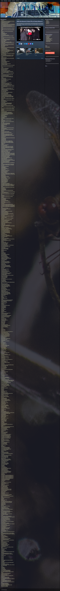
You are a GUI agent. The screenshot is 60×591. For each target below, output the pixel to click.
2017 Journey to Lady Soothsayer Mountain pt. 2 (7, 477)
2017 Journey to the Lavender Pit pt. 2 (6, 436)
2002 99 (2, 515)
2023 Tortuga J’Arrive (4, 62)
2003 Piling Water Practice (4, 179)
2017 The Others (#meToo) (4, 324)
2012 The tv (2, 556)
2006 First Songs (3, 372)
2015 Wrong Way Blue (4, 548)
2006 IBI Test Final (3, 409)
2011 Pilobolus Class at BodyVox (5, 183)
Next (42, 19)
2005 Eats (2, 251)
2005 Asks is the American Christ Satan (6, 150)
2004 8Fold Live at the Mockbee (5, 170)
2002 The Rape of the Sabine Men (5, 385)
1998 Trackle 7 (3, 46)
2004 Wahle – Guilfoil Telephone (5, 152)
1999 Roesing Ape (3, 351)
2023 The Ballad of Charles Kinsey (5, 70)
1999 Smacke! (2, 387)
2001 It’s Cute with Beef (4, 464)
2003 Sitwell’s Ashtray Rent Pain (5, 316)
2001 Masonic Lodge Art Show (5, 379)
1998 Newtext (3, 484)
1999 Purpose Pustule (4, 250)
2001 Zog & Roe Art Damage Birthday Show (6, 92)
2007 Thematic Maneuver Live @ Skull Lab (6, 501)
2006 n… (2, 566)
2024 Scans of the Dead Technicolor (6, 63)
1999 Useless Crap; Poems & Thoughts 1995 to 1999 (7, 380)
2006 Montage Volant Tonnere (5, 508)
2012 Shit (2, 341)
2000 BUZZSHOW (3, 167)
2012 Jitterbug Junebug (4, 467)
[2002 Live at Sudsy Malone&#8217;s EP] (21, 50)
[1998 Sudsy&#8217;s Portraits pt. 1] (39, 50)
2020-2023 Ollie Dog (3, 91)
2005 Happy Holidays (4, 386)
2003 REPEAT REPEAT (4, 274)
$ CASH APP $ (47, 47)
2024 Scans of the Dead (4, 64)
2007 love (2, 558)
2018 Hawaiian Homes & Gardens (5, 273)
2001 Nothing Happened (4, 326)
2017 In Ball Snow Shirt (4, 383)
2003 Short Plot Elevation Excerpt (5, 246)
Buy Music (13, 0)
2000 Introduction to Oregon (5, 176)
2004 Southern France (4, 302)
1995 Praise (2, 389)
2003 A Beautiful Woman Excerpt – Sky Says (6, 184)
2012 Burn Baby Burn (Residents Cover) (6, 553)
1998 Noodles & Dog (3, 406)
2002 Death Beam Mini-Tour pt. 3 (5, 335)
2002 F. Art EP (3, 260)
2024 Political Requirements (5, 68)
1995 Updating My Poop (4, 407)
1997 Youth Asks (3, 404)
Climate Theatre (48, 36)
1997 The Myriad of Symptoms (5, 439)
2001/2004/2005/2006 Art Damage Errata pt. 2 (7, 331)
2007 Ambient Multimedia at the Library (6, 494)
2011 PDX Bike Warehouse (4, 545)
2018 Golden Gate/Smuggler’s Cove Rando (6, 219)
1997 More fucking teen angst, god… (5, 438)
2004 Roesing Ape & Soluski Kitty (5, 271)
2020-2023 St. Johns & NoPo (4, 90)
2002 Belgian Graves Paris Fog (5, 257)
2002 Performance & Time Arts (5, 261)
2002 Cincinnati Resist (4, 145)
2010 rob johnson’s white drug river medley (7, 560)
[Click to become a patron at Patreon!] (50, 54)
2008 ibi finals (3, 329)
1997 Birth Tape (3, 322)
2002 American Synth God (4, 365)
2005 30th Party (3, 102)
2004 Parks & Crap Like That (4, 229)
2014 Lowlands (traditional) (5, 539)
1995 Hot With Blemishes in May (5, 399)
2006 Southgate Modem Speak (5, 166)
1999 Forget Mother (3, 311)
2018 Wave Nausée (3, 177)
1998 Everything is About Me (5, 485)
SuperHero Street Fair (49, 38)
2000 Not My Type (3, 368)
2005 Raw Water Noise (4, 124)
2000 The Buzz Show (3, 343)
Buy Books (9, 0)
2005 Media (2, 297)
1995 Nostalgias (3, 115)
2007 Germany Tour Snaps (4, 514)
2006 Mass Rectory (3, 139)
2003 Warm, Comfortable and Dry (5, 334)
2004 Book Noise (3, 210)
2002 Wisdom (3, 465)
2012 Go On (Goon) (3, 569)
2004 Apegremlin (3, 522)
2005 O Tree (2, 481)
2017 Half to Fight (3, 361)
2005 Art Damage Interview (4, 470)
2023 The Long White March (4, 72)
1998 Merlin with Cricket (4, 392)
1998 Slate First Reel (3, 104)
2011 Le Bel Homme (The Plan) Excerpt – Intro (7, 74)
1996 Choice (2, 388)
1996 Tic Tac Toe (3, 321)
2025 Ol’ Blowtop (3, 34)
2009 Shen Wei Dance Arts (4, 487)
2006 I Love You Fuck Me (4, 339)
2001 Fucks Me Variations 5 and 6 (5, 230)
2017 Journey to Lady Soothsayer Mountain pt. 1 (7, 478)
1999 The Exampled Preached (5, 483)
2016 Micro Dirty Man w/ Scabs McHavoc (6, 300)
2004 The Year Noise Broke (4, 200)
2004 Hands (2, 237)
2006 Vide (2, 559)
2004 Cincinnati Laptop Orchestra (5, 338)
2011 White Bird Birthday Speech (5, 447)
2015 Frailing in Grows (4, 277)
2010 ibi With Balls (3, 318)
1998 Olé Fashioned (3, 416)
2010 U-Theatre (3, 493)
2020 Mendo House (3, 136)
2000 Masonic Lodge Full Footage (5, 292)
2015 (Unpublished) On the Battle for (6, 580)
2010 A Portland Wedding (4, 395)
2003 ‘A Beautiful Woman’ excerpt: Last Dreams (7, 521)
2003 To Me (2, 308)
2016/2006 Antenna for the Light (5, 497)
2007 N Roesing (3, 233)
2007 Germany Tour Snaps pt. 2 (5, 377)
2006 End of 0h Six (3, 140)
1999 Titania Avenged (4, 234)
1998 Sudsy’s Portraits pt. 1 (4, 294)
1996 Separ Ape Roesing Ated (4, 80)
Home (2, 0)
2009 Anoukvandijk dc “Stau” (5, 238)
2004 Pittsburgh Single (4, 244)
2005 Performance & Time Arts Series (6, 468)
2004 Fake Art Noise (3, 420)
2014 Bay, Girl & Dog (3, 421)
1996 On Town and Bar (4, 419)
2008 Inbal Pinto (3, 546)
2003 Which (2, 133)
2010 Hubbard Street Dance (4, 460)
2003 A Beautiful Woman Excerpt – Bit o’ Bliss (7, 146)
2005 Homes (2, 304)
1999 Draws (2, 125)
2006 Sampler (3, 375)
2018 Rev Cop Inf (3, 224)
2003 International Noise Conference (6, 315)
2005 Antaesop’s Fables (4, 298)
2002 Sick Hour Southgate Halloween (6, 94)
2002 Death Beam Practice (4, 214)
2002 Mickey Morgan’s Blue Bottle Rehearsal (7, 71)
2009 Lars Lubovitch (4, 542)
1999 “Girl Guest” (3, 417)
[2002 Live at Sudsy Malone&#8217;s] (30, 50)
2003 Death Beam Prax (4, 158)
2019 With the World (4, 172)
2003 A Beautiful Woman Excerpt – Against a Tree (7, 187)
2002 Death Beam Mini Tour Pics (5, 220)
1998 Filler (2, 451)
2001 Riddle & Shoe (3, 349)
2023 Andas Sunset (3, 60)
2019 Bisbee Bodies (3, 189)
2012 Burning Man (3, 403)
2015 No (2, 299)
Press (26, 0)
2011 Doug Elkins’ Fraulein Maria (5, 525)
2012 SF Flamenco (3, 466)
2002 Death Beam (3, 169)
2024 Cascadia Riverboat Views (5, 51)
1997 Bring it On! (3, 82)
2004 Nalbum (3, 353)
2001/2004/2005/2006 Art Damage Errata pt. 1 (7, 424)
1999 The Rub (2, 446)
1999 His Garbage (3, 253)
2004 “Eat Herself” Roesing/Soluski (5, 570)
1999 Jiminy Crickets (3, 450)
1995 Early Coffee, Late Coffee (5, 396)
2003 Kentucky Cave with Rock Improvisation (7, 50)
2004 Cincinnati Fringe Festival (5, 448)
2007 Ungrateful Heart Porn (5, 405)
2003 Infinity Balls (3, 306)
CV (20, 0)
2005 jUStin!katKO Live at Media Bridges (6, 112)
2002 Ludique (3, 422)
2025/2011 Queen (3, 41)
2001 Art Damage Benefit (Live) (5, 352)
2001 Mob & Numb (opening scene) (5, 527)
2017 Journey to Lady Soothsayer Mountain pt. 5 (7, 475)
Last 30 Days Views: (48, 60)
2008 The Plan (3, 529)
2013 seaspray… (3, 563)
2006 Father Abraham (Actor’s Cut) (5, 202)
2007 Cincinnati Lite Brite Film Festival (6, 516)
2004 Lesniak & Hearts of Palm (5, 131)
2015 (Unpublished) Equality (5, 583)
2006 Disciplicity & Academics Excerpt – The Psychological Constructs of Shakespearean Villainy (7, 77)
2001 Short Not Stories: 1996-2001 (5, 305)
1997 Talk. (2, 431)
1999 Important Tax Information (5, 440)
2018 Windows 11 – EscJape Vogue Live (6, 228)
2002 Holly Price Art (4, 126)
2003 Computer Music (4, 344)
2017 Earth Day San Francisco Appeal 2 (6, 434)
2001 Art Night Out (3, 373)
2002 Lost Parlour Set (4, 111)
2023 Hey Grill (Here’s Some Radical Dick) (6, 84)
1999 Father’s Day (3, 458)
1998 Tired (2, 505)
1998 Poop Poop (3, 474)
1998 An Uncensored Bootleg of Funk (6, 240)
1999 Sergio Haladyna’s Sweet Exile (5, 151)
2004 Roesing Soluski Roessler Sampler (6, 132)
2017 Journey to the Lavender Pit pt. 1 (6, 437)
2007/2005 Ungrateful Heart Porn (5, 413)
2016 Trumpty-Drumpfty (4, 536)
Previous (18, 19)
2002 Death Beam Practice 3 (4, 192)
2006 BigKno (2, 203)
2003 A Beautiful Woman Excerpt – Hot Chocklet (7, 135)
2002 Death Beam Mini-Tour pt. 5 (5, 61)
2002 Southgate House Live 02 (5, 270)
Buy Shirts (17, 0)
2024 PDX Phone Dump (4, 33)
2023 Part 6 (2, 20)
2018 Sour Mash (3, 148)
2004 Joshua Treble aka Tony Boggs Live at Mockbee (8, 160)
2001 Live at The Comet (4, 314)
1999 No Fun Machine (4, 301)
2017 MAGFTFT (3, 360)
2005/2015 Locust (3, 535)
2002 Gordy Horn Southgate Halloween (6, 95)
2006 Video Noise (3, 278)
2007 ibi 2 (2, 312)
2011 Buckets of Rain (4, 281)
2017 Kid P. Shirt (3, 378)
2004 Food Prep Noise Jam (4, 256)
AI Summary (5, 0)
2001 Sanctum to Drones (4, 243)
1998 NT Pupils (3, 500)
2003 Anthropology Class (4, 332)
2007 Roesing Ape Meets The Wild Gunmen (6, 211)
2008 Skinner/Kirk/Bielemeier (5, 528)
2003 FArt (2, 241)
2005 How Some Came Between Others (6, 482)
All (46, 20)
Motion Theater (48, 41)
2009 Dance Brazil (3, 199)
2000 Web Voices (3, 287)
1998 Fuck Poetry (3, 504)
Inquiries (23, 0)
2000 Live (2, 350)
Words (47, 21)
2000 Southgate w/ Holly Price (5, 345)
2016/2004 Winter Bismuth (4, 507)
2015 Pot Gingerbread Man (4, 429)
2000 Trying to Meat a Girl (4, 457)
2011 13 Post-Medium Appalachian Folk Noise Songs (7, 412)
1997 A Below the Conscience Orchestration (7, 393)
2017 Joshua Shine (3, 433)
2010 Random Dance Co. (4, 526)
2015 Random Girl (3, 430)
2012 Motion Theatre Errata (5, 394)
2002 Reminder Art (3, 307)
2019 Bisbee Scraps (3, 78)
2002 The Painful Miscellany (5, 356)
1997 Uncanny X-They (4, 81)
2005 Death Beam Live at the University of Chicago (7, 21)
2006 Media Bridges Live (4, 272)
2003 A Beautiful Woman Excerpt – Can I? (6, 134)
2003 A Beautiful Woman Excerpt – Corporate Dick (7, 173)
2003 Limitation (3, 358)
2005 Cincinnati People (4, 101)
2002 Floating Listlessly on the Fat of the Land (7, 275)
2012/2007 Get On (3, 555)
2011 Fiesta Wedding (3, 209)
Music (47, 23)
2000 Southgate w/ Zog (4, 346)
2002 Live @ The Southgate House (5, 518)
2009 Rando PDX (3, 295)
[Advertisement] (52, 74)
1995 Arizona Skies (3, 264)
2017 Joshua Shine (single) (4, 402)
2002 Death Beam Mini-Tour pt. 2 (5, 336)
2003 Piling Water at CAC (4, 180)
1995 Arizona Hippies (4, 255)
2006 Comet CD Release (4, 490)
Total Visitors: (47, 61)
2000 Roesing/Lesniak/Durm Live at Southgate (7, 213)
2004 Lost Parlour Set (4, 116)
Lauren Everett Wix (49, 35)
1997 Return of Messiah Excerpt (5, 284)
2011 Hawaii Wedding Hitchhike (5, 362)
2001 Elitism (2, 363)
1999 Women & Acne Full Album (5, 544)
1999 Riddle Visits (3, 175)
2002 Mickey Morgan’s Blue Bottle (5, 325)
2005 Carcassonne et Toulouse (5, 156)
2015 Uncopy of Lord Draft (4, 586)
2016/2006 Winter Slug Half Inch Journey (6, 502)
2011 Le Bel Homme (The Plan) (5, 75)
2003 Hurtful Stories (4, 178)
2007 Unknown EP (3, 138)
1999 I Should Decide (3, 288)
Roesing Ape (34, 3)
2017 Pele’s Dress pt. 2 (4, 348)
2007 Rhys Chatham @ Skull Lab (5, 495)
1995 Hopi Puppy (3, 267)
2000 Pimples (3, 376)
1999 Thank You (3, 492)
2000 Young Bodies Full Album (5, 541)
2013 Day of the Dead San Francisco (5, 400)
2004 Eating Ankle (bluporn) (5, 463)
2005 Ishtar (2, 498)
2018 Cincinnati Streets (4, 236)
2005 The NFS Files (3, 280)
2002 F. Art (2, 397)
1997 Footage (2, 355)
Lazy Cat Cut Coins (48, 39)
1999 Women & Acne (3, 319)
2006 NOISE (2, 561)
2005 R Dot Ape (3, 263)
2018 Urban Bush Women (4, 283)
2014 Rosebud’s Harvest (4, 444)
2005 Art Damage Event (4, 461)
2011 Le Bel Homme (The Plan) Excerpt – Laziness (7, 55)
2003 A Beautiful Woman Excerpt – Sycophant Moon (8, 153)
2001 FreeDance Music (4, 443)
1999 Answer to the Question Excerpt (6, 258)
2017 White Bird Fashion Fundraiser (6, 382)
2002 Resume (2, 473)
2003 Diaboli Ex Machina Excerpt (5, 265)
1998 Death (2, 441)
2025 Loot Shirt (3, 43)
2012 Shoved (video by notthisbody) (5, 538)
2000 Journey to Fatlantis (4, 221)
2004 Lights (2, 165)
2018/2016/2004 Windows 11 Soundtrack (6, 222)
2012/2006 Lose (3, 568)
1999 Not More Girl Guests (4, 291)
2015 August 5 (3, 549)
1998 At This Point (3, 491)
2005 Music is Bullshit (4, 423)
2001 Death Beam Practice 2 (4, 212)
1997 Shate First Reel (4, 57)
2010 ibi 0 (2, 328)
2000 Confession (3, 342)
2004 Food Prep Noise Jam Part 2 (5, 254)
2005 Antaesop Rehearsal (4, 114)
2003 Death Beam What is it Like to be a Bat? (7, 159)
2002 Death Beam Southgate (4, 168)
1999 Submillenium (3, 290)
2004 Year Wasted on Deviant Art (5, 510)
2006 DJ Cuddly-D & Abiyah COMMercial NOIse (7, 141)
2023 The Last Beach (3, 40)
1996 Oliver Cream (3, 309)
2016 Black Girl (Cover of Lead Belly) (6, 573)
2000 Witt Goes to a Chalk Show (5, 285)
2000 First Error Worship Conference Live (6, 359)
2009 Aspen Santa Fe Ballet (4, 488)
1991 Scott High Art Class (4, 23)
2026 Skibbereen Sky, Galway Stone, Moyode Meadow (8, 24)
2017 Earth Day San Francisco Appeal (6, 472)
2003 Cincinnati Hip (3, 182)
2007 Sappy (2, 390)
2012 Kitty (2, 554)
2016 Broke (2, 410)
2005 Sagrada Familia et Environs (5, 155)
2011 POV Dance (3, 480)
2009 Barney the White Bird (5, 227)
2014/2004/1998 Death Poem (4, 456)
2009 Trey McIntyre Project (4, 248)
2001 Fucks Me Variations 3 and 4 (5, 231)
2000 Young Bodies (3, 414)
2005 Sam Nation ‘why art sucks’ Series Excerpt (7, 562)
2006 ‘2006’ (2, 268)
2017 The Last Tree (3, 366)
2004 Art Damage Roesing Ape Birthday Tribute (7, 149)
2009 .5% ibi (2, 317)
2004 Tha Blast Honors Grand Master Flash (7, 204)
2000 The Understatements (4, 449)
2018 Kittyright (3, 223)
